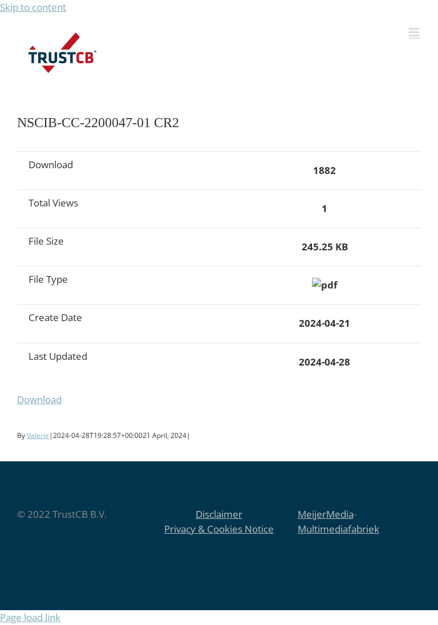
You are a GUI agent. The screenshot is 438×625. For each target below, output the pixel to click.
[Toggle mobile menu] (415, 32)
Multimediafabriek (338, 528)
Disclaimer (219, 514)
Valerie (38, 435)
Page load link (30, 617)
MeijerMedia (326, 514)
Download (39, 399)
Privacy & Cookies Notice (219, 528)
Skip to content (33, 7)
